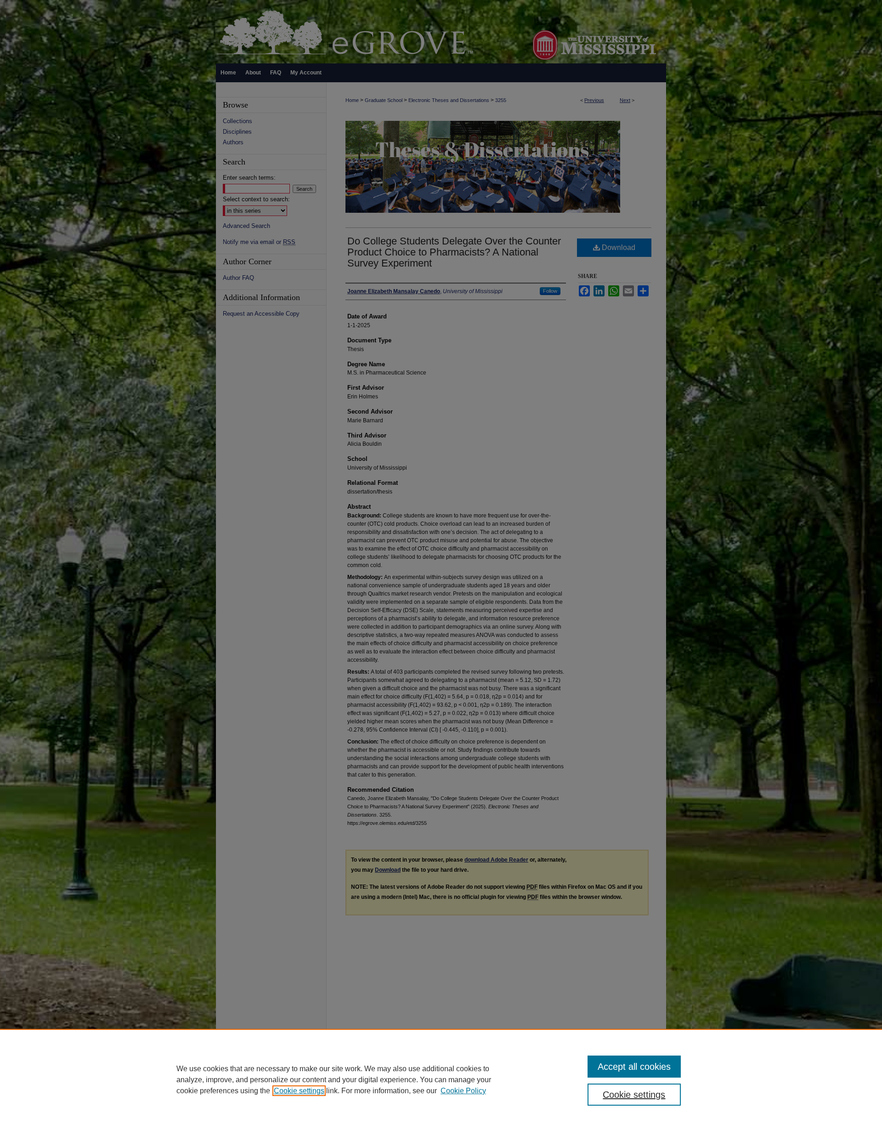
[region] (441, 1079)
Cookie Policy (463, 1091)
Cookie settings (299, 1091)
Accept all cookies (634, 1067)
